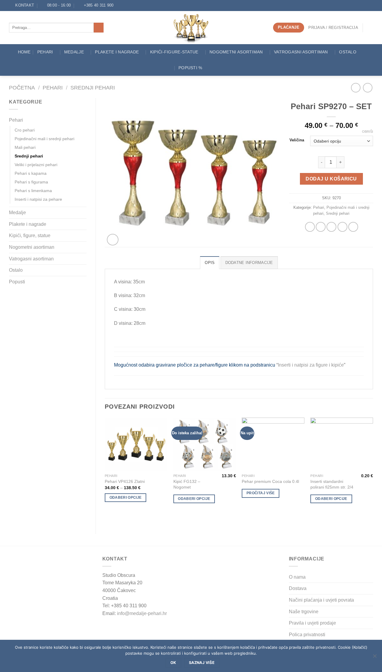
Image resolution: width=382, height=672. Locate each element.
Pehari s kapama (31, 173)
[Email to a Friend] (331, 227)
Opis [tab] (210, 262)
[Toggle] (84, 120)
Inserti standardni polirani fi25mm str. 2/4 (331, 484)
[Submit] (99, 28)
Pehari (45, 52)
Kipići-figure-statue (174, 52)
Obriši (367, 131)
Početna (22, 87)
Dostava (297, 588)
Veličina (296, 140)
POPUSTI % (190, 67)
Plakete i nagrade (27, 224)
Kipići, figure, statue (29, 235)
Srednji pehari (92, 87)
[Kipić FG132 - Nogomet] (204, 444)
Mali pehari (25, 147)
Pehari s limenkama (33, 190)
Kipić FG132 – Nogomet (186, 484)
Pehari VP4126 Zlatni (125, 481)
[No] (375, 657)
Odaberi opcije (126, 497)
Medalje (74, 52)
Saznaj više (202, 662)
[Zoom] (112, 239)
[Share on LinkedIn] (353, 227)
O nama (297, 577)
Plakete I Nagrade (117, 52)
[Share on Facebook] (310, 227)
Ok (173, 662)
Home (24, 52)
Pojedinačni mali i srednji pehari (44, 138)
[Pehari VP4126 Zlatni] (136, 444)
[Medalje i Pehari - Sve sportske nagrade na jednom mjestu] (191, 27)
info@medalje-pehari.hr (142, 613)
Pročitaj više (261, 493)
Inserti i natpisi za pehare (38, 199)
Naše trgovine (303, 611)
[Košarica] (370, 27)
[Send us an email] (125, 5)
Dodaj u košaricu (331, 178)
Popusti (17, 281)
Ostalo (347, 52)
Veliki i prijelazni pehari (36, 164)
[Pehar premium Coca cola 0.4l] (273, 444)
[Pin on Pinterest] (342, 227)
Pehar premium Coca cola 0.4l (270, 481)
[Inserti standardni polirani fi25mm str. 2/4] (341, 444)
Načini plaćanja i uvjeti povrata (321, 600)
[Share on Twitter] (321, 227)
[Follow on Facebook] (119, 5)
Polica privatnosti (307, 634)
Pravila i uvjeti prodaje (312, 622)
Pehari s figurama (31, 182)
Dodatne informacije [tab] (249, 262)
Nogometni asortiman (236, 52)
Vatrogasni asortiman (301, 52)
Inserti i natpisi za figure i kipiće (311, 364)
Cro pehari (25, 130)
